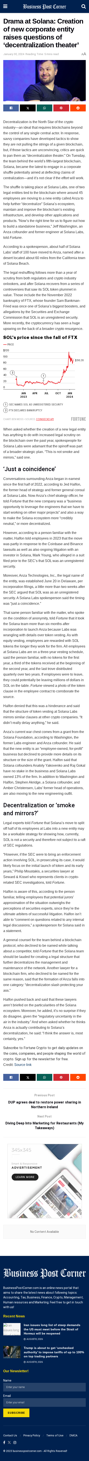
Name (7, 1380)
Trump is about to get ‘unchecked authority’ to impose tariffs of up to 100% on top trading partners (54, 1352)
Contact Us (10, 1435)
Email (7, 1396)
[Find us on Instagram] (14, 1442)
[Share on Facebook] (11, 107)
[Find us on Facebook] (4, 1442)
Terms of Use (54, 1435)
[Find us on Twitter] (9, 1442)
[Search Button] (83, 6)
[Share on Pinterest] (61, 107)
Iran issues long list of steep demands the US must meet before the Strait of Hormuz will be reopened (52, 1329)
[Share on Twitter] (27, 107)
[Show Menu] (5, 6)
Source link (23, 1065)
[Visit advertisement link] (44, 1181)
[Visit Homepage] (44, 6)
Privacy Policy (31, 1435)
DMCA (73, 1435)
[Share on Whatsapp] (44, 107)
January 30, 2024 (13, 54)
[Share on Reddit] (78, 107)
